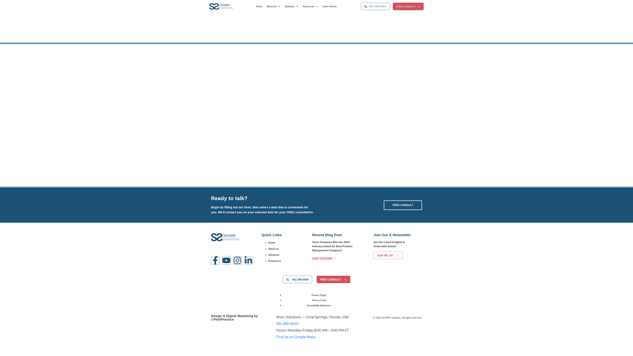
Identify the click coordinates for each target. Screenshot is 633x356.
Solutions (289, 6)
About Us (271, 6)
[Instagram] (237, 260)
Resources (308, 6)
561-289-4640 (287, 324)
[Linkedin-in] (248, 260)
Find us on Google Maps (296, 337)
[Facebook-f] (215, 260)
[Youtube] (226, 260)
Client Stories (330, 6)
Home (259, 6)
